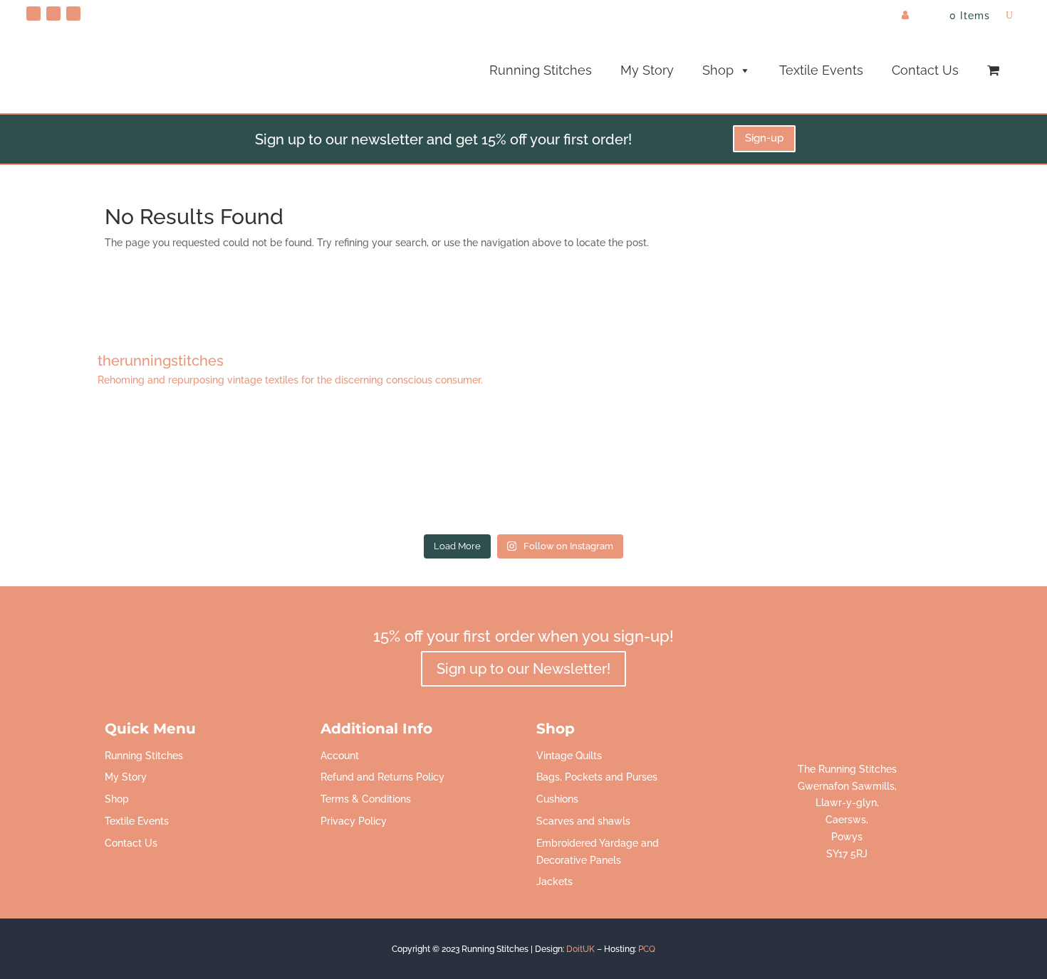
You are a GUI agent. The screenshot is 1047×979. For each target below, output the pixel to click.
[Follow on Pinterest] (33, 13)
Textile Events (821, 70)
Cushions (557, 799)
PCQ (646, 949)
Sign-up (764, 138)
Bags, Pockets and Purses (596, 777)
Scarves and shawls (583, 821)
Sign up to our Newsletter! (523, 668)
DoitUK (580, 949)
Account (340, 755)
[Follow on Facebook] (53, 13)
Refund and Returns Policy (382, 777)
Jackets (554, 881)
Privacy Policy (354, 821)
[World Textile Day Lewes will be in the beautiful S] (122, 469)
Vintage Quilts (569, 755)
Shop (718, 70)
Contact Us (925, 70)
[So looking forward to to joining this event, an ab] (323, 469)
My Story (647, 70)
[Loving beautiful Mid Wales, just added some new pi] (523, 469)
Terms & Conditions (366, 799)
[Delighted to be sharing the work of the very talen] (924, 469)
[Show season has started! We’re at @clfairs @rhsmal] (724, 469)
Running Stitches (540, 70)
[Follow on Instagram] (73, 13)
